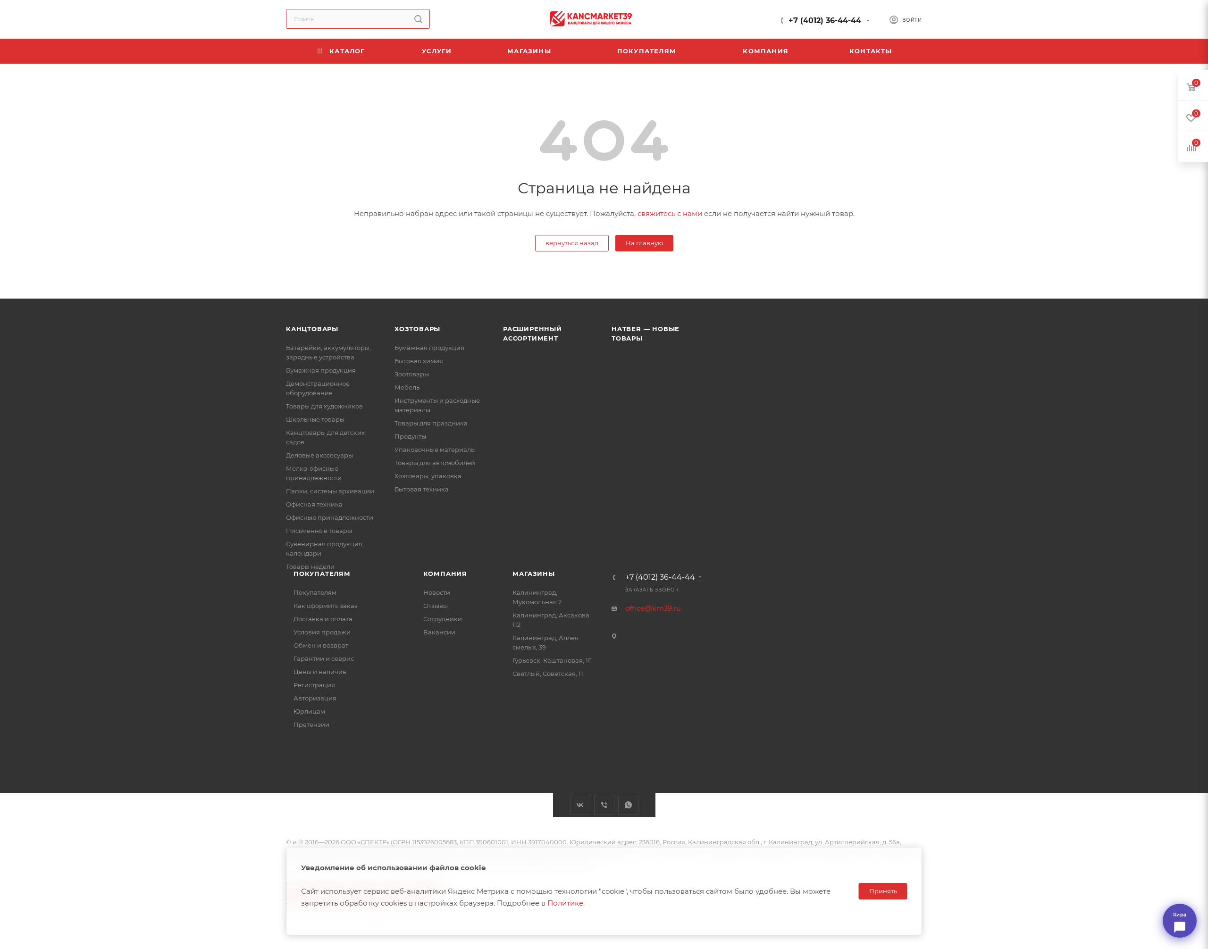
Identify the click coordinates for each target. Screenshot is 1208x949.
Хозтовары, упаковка (427, 476)
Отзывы (435, 605)
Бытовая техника (421, 489)
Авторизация (315, 698)
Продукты (410, 436)
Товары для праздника (431, 423)
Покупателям (322, 573)
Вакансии (439, 632)
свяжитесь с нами (670, 213)
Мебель (406, 387)
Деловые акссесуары (319, 455)
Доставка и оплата (323, 619)
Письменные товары (319, 530)
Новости (436, 592)
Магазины (533, 573)
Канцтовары (312, 329)
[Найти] (418, 19)
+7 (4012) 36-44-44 (825, 20)
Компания (445, 573)
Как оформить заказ (326, 605)
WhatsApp (628, 805)
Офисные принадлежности (329, 517)
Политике (565, 903)
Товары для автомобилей (434, 462)
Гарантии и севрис (324, 658)
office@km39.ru (653, 608)
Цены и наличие (320, 671)
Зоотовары (411, 374)
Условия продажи (322, 632)
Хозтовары (417, 329)
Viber (604, 805)
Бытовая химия (418, 361)
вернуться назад (571, 243)
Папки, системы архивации (330, 491)
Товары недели (310, 566)
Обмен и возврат (321, 645)
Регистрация (314, 685)
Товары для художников (324, 406)
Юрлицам (309, 711)
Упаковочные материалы (435, 449)
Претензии (311, 724)
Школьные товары (315, 419)
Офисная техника (314, 504)
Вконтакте (580, 805)
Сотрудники (442, 619)
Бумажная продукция (321, 370)
